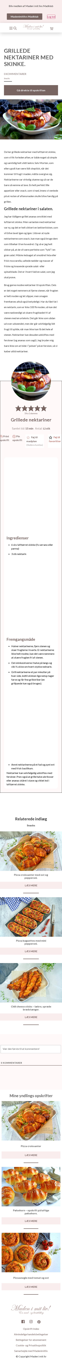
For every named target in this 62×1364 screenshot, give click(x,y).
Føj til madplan (34, 441)
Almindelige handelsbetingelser (31, 1334)
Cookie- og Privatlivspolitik (31, 1345)
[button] (18, 408)
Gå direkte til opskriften (31, 90)
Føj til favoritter (55, 439)
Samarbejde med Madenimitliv (31, 1350)
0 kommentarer (15, 73)
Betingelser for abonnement (31, 1339)
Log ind (51, 16)
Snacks (7, 78)
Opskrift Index (31, 1328)
